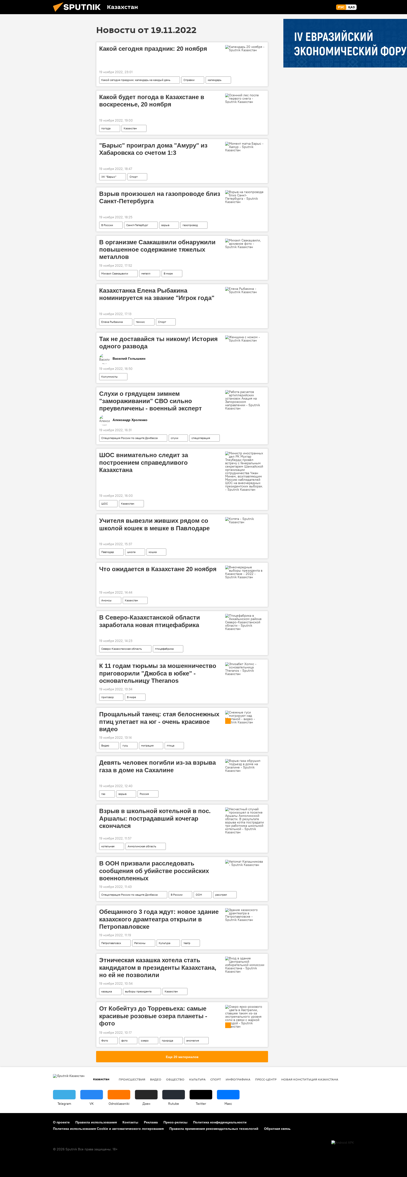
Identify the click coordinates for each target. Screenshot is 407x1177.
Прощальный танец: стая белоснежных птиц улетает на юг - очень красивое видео (159, 721)
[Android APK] (342, 1142)
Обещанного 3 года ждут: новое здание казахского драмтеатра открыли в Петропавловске (159, 919)
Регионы (140, 943)
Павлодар (107, 552)
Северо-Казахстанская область (121, 648)
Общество (175, 1079)
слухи (174, 438)
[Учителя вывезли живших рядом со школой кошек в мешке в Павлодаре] (245, 520)
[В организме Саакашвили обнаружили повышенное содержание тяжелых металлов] (245, 244)
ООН (199, 894)
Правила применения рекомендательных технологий (213, 1129)
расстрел (221, 894)
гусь (125, 745)
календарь (214, 80)
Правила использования (96, 1122)
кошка (153, 552)
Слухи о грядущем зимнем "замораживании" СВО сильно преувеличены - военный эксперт (150, 401)
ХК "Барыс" (108, 176)
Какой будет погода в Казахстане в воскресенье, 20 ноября (151, 100)
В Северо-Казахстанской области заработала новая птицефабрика (149, 621)
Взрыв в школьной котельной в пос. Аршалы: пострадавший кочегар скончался (155, 818)
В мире (168, 273)
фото (124, 1040)
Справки (189, 80)
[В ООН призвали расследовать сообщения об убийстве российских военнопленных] (245, 863)
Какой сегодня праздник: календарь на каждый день (135, 80)
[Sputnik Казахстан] (78, 13)
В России (107, 225)
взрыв (165, 225)
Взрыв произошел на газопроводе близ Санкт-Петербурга (159, 197)
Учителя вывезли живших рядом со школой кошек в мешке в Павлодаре (154, 524)
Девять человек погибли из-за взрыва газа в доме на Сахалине (157, 766)
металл (146, 273)
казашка (106, 991)
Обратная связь (277, 1129)
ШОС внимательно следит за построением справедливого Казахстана (143, 462)
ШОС (104, 503)
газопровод (190, 225)
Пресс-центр (266, 1079)
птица (170, 745)
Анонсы (106, 600)
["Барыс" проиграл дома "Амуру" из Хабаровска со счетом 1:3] (245, 147)
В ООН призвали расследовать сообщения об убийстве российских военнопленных (154, 871)
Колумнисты (109, 376)
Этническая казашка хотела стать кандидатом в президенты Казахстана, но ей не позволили (157, 967)
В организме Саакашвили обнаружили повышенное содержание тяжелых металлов (157, 249)
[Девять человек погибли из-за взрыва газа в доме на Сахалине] (245, 765)
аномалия (192, 1040)
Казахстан (130, 128)
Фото (104, 1040)
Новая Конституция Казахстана (309, 1079)
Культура (164, 943)
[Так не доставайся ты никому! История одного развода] (245, 338)
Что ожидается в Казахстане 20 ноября (157, 569)
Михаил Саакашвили (114, 273)
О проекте (61, 1122)
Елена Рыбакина (112, 322)
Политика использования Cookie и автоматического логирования (108, 1129)
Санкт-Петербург (137, 225)
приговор (107, 697)
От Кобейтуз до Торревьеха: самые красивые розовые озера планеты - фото (153, 1016)
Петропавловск (111, 943)
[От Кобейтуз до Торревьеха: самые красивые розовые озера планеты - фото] (245, 1016)
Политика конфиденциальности (220, 1122)
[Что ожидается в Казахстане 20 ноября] (245, 572)
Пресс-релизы (175, 1122)
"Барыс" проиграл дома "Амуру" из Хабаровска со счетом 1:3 (153, 149)
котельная (107, 846)
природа (167, 1040)
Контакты (130, 1122)
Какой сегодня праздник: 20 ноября (153, 48)
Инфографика (238, 1079)
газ (103, 794)
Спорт (134, 176)
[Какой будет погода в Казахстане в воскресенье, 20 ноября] (245, 98)
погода (105, 128)
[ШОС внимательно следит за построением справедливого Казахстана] (245, 471)
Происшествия (132, 1079)
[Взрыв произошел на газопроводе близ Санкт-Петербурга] (245, 196)
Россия (144, 794)
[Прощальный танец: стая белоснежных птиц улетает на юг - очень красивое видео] (245, 717)
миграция (147, 745)
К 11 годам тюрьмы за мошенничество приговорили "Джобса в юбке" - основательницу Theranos (157, 673)
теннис (140, 322)
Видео (105, 745)
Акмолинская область (142, 846)
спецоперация (200, 438)
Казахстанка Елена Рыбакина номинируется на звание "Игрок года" (156, 294)
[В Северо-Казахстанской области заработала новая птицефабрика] (245, 622)
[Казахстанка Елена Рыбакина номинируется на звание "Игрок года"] (245, 290)
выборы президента (138, 991)
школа (131, 552)
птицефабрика (164, 648)
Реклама (151, 1122)
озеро (145, 1040)
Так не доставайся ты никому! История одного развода (158, 342)
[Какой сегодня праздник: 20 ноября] (245, 48)
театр (186, 943)
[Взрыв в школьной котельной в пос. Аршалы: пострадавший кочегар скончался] (245, 820)
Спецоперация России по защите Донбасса (129, 438)
